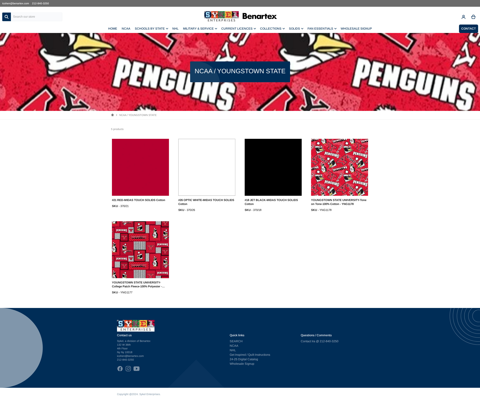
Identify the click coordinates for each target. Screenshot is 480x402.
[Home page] (112, 115)
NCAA (234, 345)
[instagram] (128, 369)
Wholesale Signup (242, 363)
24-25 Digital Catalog (244, 359)
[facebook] (120, 369)
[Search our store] (6, 17)
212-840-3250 (40, 3)
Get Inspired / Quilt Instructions (250, 354)
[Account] (463, 17)
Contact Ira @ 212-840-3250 (319, 341)
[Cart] (473, 17)
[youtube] (136, 369)
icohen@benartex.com (15, 3)
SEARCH (236, 341)
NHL (233, 350)
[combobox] (36, 17)
